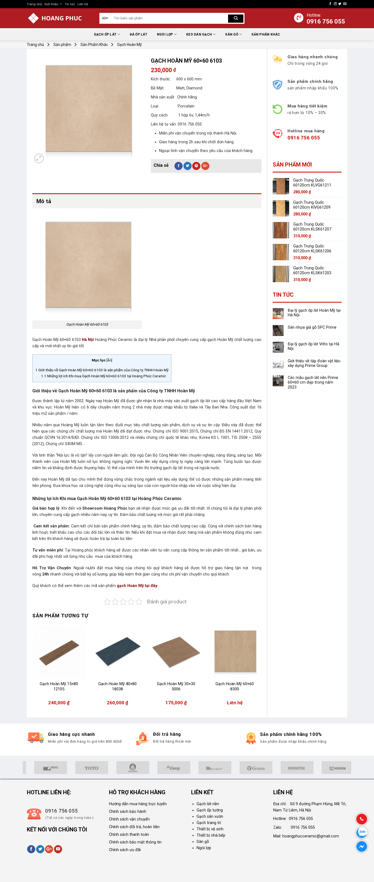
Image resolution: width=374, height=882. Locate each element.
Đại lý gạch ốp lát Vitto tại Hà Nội (313, 346)
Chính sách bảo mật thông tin (135, 842)
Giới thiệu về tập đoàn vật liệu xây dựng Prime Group (314, 363)
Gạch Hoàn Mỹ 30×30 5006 (176, 686)
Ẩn (109, 360)
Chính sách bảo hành (127, 811)
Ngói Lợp (165, 34)
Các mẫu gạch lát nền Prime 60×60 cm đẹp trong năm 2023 (313, 382)
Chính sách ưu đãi (125, 850)
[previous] (32, 668)
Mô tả (43, 201)
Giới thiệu (51, 4)
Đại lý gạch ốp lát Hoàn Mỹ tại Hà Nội (314, 312)
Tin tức (70, 4)
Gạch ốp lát (105, 34)
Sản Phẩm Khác (265, 34)
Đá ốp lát (138, 34)
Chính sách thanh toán (129, 834)
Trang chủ (34, 4)
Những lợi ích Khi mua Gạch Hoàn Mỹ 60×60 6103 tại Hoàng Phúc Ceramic (103, 376)
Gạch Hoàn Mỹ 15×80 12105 (59, 686)
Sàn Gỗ (231, 34)
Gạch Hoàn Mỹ (129, 44)
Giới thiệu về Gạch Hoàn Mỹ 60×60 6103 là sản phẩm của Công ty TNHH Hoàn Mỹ (101, 370)
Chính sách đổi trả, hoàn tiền (134, 827)
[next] (261, 668)
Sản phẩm (62, 44)
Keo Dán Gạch (199, 34)
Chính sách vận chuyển (129, 819)
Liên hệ (82, 4)
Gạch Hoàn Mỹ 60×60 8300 (234, 686)
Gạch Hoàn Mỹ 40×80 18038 (117, 686)
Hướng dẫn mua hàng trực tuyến (138, 804)
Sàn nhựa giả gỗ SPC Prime (312, 327)
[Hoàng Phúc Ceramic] (59, 18)
